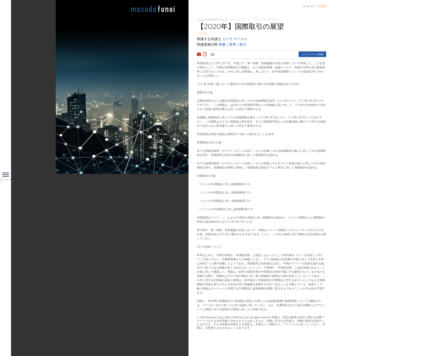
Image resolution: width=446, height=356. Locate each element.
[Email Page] (199, 54)
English (308, 6)
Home (153, 9)
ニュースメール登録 (312, 54)
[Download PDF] (206, 54)
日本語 (322, 6)
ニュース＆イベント (212, 19)
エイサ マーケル (234, 39)
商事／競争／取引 (233, 44)
